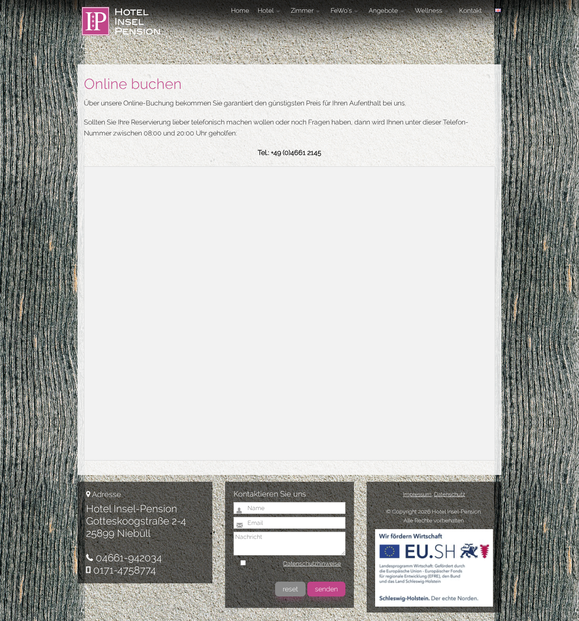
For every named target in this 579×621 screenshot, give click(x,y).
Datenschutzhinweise (312, 563)
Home (240, 10)
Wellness (428, 10)
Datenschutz (449, 494)
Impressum (417, 494)
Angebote (383, 10)
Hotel (266, 10)
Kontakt (470, 10)
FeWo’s (341, 10)
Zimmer (302, 10)
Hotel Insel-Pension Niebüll (128, 24)
